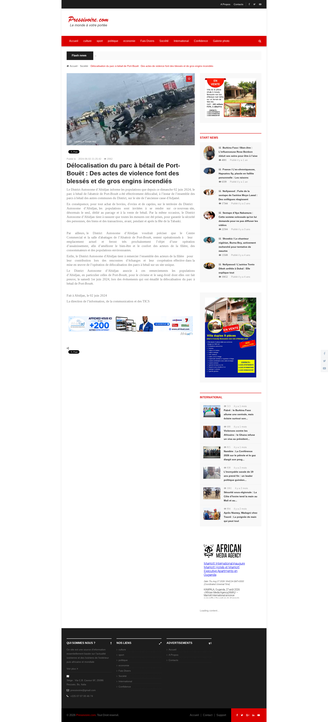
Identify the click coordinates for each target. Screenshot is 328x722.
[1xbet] (230, 99)
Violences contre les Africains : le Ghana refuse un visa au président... (239, 434)
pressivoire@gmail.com (83, 690)
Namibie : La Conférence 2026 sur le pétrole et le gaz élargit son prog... (240, 455)
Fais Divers (147, 40)
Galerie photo (221, 40)
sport (100, 40)
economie (129, 40)
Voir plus (71, 668)
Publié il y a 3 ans (240, 229)
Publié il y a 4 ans (240, 255)
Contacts (238, 4)
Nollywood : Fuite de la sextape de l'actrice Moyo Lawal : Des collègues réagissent (238, 195)
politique (113, 40)
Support (221, 715)
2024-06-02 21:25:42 (89, 158)
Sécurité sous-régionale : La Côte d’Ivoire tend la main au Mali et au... (240, 496)
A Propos (225, 4)
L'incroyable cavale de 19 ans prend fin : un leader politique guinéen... (238, 475)
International (181, 40)
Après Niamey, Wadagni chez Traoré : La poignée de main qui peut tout (240, 516)
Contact (207, 715)
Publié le (71, 158)
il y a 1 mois (240, 406)
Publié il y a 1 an (239, 160)
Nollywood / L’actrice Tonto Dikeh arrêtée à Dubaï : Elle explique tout (237, 268)
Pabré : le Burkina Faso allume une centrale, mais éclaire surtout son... (239, 414)
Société (164, 40)
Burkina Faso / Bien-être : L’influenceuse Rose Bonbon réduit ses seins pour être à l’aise (238, 151)
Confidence (201, 40)
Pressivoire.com (86, 715)
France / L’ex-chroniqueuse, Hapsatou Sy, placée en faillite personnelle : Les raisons (237, 173)
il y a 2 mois (240, 467)
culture (87, 40)
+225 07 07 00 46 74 (81, 696)
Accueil (73, 40)
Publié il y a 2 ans (240, 203)
